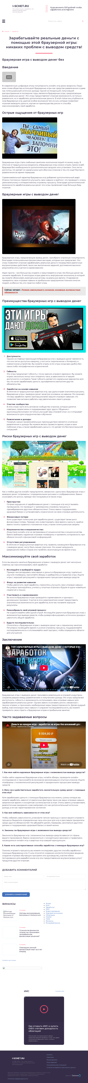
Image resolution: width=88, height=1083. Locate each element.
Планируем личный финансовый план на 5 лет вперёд (30, 950)
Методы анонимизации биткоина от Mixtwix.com (30, 914)
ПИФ (48, 919)
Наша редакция (52, 1062)
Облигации (50, 915)
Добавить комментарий (16, 894)
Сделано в (68, 1075)
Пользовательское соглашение (56, 1065)
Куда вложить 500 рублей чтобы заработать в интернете (66, 8)
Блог (48, 905)
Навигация (50, 1057)
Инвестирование (53, 911)
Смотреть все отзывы (9, 960)
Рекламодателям (52, 1060)
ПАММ (48, 917)
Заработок (50, 907)
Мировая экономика (54, 913)
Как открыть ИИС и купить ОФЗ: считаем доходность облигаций (43, 1028)
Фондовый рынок (53, 923)
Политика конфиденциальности (18, 1079)
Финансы (49, 921)
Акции (48, 903)
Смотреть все (59, 991)
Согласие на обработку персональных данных (61, 1067)
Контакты (49, 1054)
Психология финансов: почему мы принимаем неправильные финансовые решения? (29, 933)
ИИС (48, 909)
